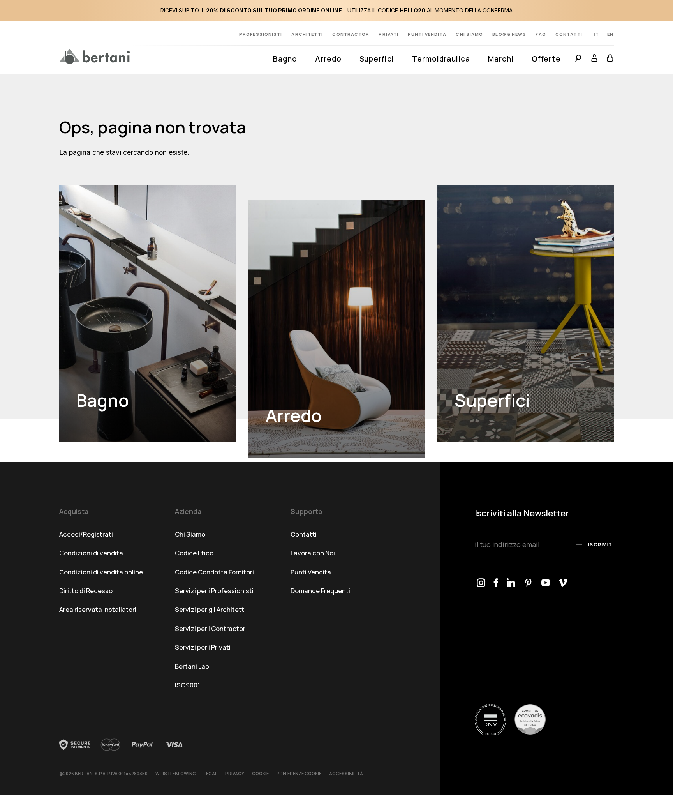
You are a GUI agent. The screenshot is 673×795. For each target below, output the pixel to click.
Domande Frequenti (320, 590)
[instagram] (481, 583)
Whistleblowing (175, 773)
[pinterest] (528, 583)
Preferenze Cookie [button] (299, 773)
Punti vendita (427, 34)
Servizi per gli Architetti (210, 609)
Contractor (350, 34)
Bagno (285, 59)
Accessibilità (346, 773)
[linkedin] (511, 583)
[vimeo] (563, 583)
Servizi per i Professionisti (214, 590)
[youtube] (545, 583)
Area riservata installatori (97, 609)
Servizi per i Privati (203, 647)
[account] (594, 59)
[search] (578, 59)
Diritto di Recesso (86, 590)
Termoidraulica (441, 59)
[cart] (608, 59)
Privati (388, 34)
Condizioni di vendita (91, 552)
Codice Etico (194, 552)
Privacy (234, 773)
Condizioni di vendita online (101, 571)
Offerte (546, 59)
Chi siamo (469, 34)
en (610, 34)
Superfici (376, 59)
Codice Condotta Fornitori (214, 571)
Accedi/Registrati (86, 534)
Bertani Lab (192, 666)
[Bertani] (94, 56)
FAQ (541, 34)
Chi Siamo (190, 534)
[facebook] (496, 583)
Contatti (569, 34)
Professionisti (260, 34)
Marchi (501, 59)
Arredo (328, 59)
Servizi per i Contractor (210, 628)
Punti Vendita (311, 571)
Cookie (260, 773)
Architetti (307, 34)
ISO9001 (187, 684)
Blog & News (509, 34)
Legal (210, 773)
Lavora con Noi (313, 552)
